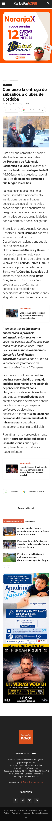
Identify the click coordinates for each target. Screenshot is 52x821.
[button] (48, 3)
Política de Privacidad (40, 813)
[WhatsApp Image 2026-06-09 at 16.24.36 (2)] (26, 702)
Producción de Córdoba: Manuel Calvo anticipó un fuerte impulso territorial (33, 531)
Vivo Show (43, 810)
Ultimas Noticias (9, 810)
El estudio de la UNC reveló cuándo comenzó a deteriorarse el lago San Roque (32, 557)
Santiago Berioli (11, 104)
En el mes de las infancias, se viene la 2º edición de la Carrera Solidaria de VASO (33, 544)
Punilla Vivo (16, 813)
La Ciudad (33, 810)
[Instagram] (22, 800)
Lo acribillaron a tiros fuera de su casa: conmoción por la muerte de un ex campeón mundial (33, 471)
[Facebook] (15, 800)
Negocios (26, 813)
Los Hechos (22, 810)
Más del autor (31, 521)
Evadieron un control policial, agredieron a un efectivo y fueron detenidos (32, 315)
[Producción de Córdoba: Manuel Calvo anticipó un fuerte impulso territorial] (9, 531)
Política (6, 813)
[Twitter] (29, 800)
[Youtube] (36, 800)
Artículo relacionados (13, 521)
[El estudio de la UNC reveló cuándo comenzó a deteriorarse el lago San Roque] (9, 557)
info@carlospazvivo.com (32, 782)
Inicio (5, 80)
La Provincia (13, 80)
